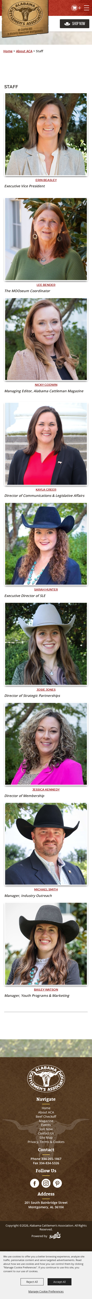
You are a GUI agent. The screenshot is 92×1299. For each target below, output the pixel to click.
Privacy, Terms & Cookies (46, 1142)
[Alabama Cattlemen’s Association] (25, 19)
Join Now (46, 1129)
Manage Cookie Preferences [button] (46, 1291)
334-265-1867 (51, 1159)
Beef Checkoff (46, 1116)
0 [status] (79, 8)
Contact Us (46, 1133)
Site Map (46, 1137)
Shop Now (78, 23)
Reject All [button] (32, 1282)
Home (8, 51)
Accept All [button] (59, 1282)
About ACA (24, 51)
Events (46, 1125)
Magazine (46, 1121)
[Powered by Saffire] (55, 1236)
